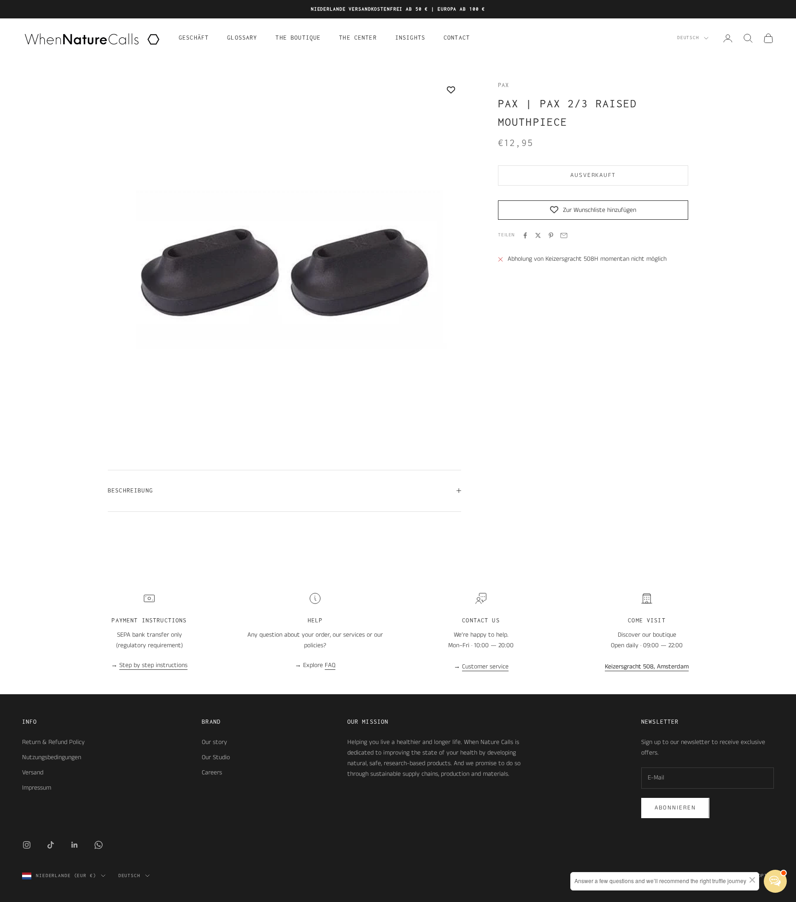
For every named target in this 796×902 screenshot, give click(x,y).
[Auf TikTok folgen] (50, 844)
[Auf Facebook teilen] (525, 235)
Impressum (36, 787)
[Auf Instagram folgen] (26, 844)
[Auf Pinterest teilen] (551, 235)
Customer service (485, 666)
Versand (32, 772)
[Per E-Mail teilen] (564, 235)
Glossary (242, 37)
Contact (457, 37)
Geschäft (194, 37)
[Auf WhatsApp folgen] (98, 844)
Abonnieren (675, 807)
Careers (212, 772)
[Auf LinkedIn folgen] (74, 844)
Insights (410, 37)
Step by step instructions (153, 665)
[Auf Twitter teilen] (538, 235)
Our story (214, 742)
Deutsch (688, 38)
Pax (503, 85)
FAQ (330, 665)
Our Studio (216, 757)
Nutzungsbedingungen (51, 757)
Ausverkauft (593, 175)
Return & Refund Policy (53, 742)
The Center (358, 37)
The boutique (298, 37)
